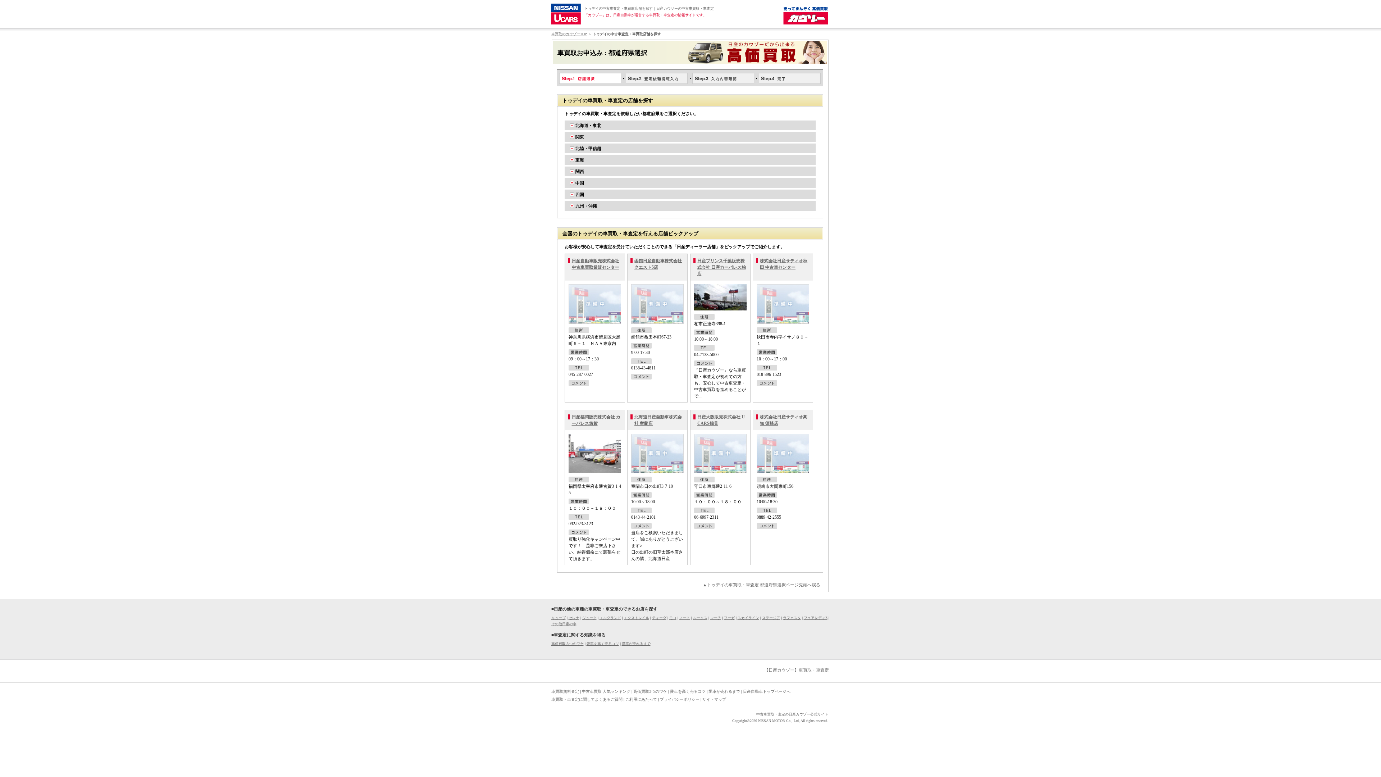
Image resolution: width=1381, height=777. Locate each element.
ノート (684, 618)
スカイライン (748, 618)
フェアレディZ (816, 618)
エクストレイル (636, 618)
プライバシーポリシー (679, 699)
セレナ (574, 618)
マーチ (715, 618)
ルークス (700, 618)
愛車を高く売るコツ (603, 644)
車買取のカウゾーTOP (569, 34)
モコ (672, 618)
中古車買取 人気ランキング (606, 691)
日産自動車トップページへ (766, 691)
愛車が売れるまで (636, 644)
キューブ (558, 618)
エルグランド (610, 618)
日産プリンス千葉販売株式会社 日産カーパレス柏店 (721, 267)
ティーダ (659, 618)
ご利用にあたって (641, 699)
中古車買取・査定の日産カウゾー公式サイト (792, 714)
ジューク (589, 618)
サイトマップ (714, 699)
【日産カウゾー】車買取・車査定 (796, 670)
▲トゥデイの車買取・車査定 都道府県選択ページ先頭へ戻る (761, 584)
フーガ (729, 618)
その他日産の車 (563, 624)
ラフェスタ (792, 618)
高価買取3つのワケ (650, 691)
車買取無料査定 (565, 691)
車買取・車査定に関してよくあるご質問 (587, 699)
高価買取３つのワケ (567, 644)
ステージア (771, 618)
